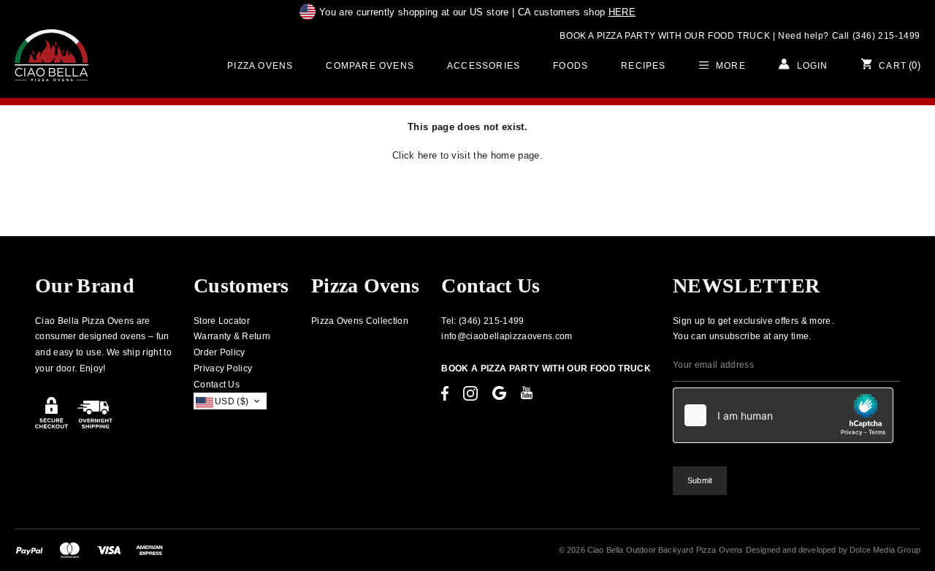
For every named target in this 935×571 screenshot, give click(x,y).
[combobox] (230, 401)
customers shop (577, 12)
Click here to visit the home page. (467, 155)
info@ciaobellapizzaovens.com (506, 336)
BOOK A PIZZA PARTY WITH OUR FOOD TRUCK (665, 36)
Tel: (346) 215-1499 (482, 321)
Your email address (713, 365)
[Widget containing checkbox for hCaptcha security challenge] (783, 415)
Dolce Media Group (885, 549)
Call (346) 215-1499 (876, 36)
